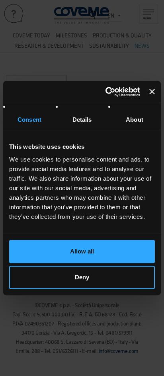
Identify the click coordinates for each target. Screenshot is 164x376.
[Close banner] (152, 92)
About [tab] (134, 119)
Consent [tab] (29, 119)
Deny (82, 277)
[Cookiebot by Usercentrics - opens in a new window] (106, 92)
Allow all (82, 251)
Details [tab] (82, 119)
